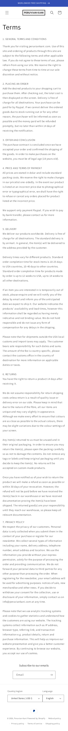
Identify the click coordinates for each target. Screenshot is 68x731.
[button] (7, 12)
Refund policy (54, 718)
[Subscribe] (51, 675)
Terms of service (35, 723)
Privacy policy (17, 723)
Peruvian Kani (20, 718)
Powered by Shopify (36, 718)
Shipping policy (53, 723)
